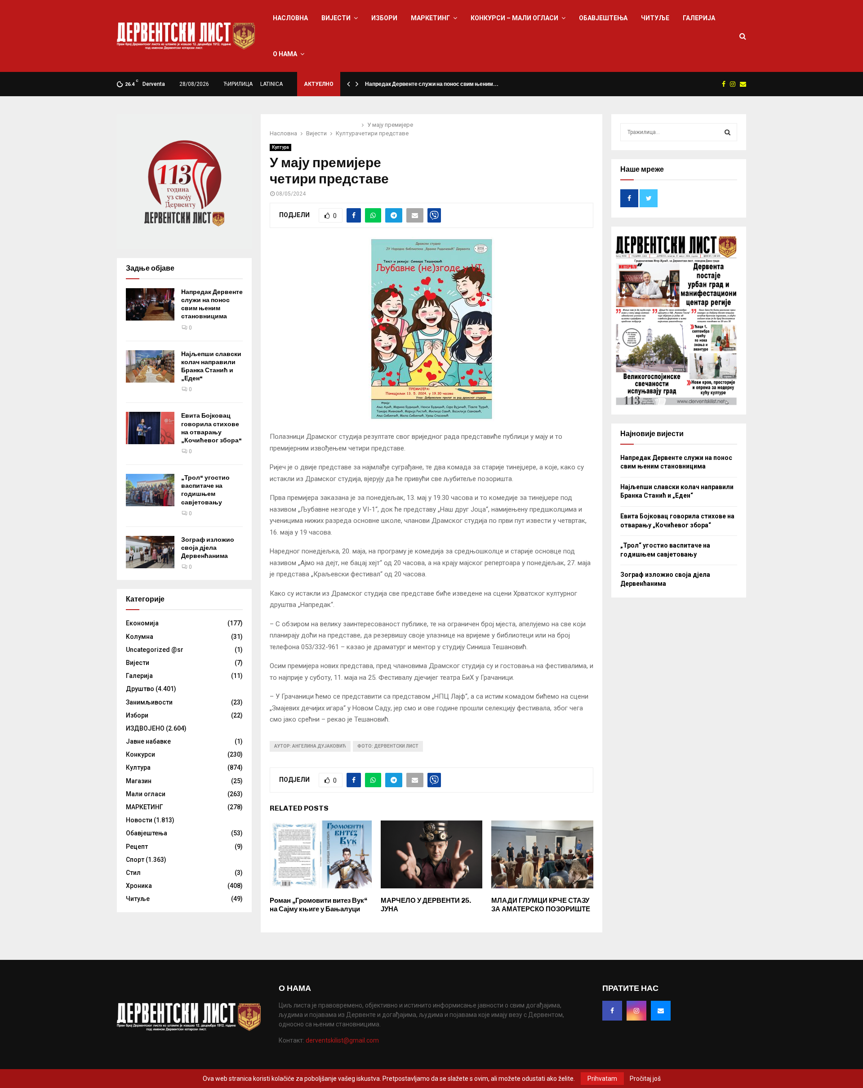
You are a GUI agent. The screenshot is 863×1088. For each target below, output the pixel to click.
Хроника (139, 885)
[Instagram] (636, 1011)
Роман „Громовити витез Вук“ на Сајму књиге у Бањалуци (318, 905)
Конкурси (140, 754)
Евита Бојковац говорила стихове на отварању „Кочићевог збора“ (211, 428)
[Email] (661, 1011)
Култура (280, 147)
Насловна (290, 18)
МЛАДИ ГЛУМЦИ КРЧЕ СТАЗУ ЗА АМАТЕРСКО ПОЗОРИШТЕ (540, 905)
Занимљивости (149, 702)
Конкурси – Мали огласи (514, 18)
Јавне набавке (148, 741)
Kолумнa (139, 636)
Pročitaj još (645, 1078)
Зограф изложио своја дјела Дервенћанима (207, 548)
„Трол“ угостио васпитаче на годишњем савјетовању (205, 490)
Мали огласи (145, 794)
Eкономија (142, 623)
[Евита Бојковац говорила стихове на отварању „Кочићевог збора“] (150, 428)
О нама (285, 54)
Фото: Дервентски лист (387, 746)
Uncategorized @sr (154, 649)
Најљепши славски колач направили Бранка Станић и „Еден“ (211, 366)
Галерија (699, 18)
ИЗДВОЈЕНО (145, 728)
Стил (133, 872)
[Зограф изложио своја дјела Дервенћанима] (150, 552)
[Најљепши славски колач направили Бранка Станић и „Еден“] (150, 366)
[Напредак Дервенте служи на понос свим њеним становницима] (150, 304)
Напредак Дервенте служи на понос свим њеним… (431, 84)
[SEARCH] (727, 132)
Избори (384, 18)
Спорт (135, 859)
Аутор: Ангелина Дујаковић (310, 746)
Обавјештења (603, 18)
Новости (139, 820)
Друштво (140, 688)
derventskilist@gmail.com (342, 1040)
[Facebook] (612, 1011)
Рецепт (137, 846)
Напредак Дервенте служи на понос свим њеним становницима (212, 304)
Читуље (655, 18)
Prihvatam (602, 1078)
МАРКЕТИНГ (430, 18)
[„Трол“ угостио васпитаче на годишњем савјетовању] (150, 490)
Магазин (138, 781)
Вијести (336, 18)
